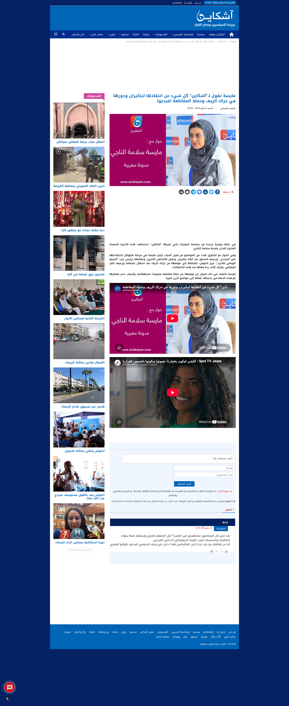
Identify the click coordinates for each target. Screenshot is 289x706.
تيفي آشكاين (147, 632)
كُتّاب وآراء (216, 637)
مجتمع (125, 34)
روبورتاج (176, 637)
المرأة (136, 34)
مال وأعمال (78, 34)
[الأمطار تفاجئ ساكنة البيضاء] (79, 341)
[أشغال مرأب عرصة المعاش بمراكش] (79, 120)
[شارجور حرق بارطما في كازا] (79, 253)
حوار (185, 637)
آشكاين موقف (217, 34)
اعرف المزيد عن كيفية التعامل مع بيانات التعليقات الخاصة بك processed (145, 501)
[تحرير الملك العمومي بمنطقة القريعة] (79, 165)
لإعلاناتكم (177, 3)
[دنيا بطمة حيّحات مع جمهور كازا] (79, 209)
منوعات (67, 632)
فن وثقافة (103, 632)
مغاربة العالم (162, 637)
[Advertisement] (144, 68)
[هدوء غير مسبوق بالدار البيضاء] (79, 385)
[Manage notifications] (7, 698)
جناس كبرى (97, 34)
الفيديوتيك (161, 34)
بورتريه (204, 637)
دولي (112, 34)
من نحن (198, 3)
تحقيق (194, 637)
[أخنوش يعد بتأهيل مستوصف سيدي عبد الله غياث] (79, 474)
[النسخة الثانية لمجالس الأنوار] (79, 297)
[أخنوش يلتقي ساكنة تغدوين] (79, 429)
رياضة (146, 34)
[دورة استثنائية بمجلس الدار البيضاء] (79, 521)
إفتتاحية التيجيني (183, 34)
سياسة (201, 34)
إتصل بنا (188, 3)
